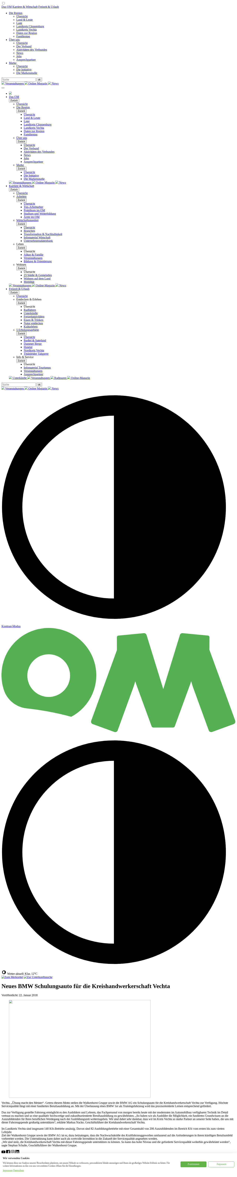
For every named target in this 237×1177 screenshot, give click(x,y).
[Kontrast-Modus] (118, 968)
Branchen (29, 230)
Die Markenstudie (26, 72)
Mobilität (29, 281)
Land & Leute (24, 19)
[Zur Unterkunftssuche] (38, 977)
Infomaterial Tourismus (37, 367)
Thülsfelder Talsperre (36, 353)
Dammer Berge (33, 343)
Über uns (14, 39)
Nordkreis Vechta (34, 350)
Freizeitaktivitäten (34, 316)
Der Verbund (23, 46)
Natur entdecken (33, 323)
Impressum (8, 1170)
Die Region (15, 13)
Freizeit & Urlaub (48, 6)
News (19, 53)
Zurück (14, 100)
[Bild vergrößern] (80, 1096)
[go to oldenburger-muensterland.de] (10, 93)
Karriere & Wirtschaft (25, 6)
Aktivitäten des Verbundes (31, 49)
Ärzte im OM (31, 217)
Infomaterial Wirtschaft (37, 237)
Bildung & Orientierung (38, 261)
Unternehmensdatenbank (38, 240)
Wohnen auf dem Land (37, 278)
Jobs (18, 56)
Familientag (23, 36)
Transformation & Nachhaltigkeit (43, 234)
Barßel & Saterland (35, 340)
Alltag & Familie (33, 254)
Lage (19, 23)
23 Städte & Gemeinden (38, 275)
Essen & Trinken (33, 319)
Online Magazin (38, 83)
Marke (12, 63)
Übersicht (22, 16)
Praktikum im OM (34, 210)
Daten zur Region (26, 33)
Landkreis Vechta (26, 29)
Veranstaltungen (14, 83)
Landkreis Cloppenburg (30, 26)
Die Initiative (23, 69)
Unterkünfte (31, 313)
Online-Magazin (45, 285)
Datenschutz (18, 1170)
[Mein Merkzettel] (12, 977)
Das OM (6, 6)
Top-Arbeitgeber (33, 207)
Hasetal (28, 347)
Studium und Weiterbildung (40, 213)
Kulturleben (31, 326)
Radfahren (30, 309)
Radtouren (60, 378)
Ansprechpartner (26, 59)
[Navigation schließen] (2, 87)
